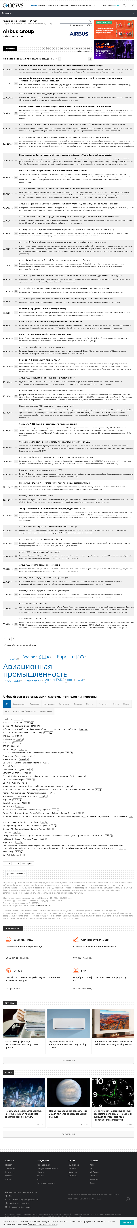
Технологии (64, 704)
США (44, 657)
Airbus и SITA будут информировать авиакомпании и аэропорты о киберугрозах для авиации (62, 242)
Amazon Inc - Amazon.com (14, 756)
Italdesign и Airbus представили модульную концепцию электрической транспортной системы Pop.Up (66, 229)
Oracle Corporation (11, 803)
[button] (124, 6)
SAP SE (6, 746)
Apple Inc (7, 799)
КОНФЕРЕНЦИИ (62, 5)
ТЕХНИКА (81, 5)
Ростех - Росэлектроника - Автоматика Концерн (25, 793)
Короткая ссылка (17, 874)
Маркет (40, 1172)
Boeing (28, 656)
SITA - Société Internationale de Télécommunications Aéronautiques (33, 752)
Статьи (116, 704)
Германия (33, 680)
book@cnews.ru (83, 51)
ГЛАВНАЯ (33, 5)
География (103, 704)
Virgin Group (8, 842)
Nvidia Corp (8, 851)
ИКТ (6, 704)
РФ (80, 657)
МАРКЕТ (74, 5)
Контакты (72, 1175)
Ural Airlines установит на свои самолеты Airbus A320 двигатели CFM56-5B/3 (54, 442)
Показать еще (68, 1060)
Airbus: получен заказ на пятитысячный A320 (40, 539)
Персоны (90, 704)
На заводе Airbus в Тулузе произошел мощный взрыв (44, 577)
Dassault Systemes (11, 766)
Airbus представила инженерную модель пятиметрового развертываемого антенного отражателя (65, 137)
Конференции (43, 1165)
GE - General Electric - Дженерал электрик (22, 762)
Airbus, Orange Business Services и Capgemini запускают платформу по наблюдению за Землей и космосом (68, 203)
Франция (12, 680)
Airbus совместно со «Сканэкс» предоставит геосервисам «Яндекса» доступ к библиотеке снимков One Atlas (69, 216)
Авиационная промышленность (35, 670)
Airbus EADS (54, 679)
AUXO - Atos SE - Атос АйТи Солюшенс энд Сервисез (27, 809)
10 (51, 733)
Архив (8, 1179)
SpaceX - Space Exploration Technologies (21, 822)
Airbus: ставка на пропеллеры (33, 603)
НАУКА (88, 5)
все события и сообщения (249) (42, 58)
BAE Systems (8, 736)
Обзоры (9, 1175)
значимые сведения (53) (14, 58)
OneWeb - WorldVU (11, 783)
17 (38, 726)
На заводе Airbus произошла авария (36, 495)
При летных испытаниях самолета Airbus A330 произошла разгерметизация (54, 483)
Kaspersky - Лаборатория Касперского (20, 796)
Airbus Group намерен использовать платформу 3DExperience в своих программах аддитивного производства (70, 275)
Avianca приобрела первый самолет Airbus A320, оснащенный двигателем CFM (56, 457)
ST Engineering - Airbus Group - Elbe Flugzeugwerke (26, 825)
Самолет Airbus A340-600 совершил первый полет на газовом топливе (52, 390)
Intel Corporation (10, 759)
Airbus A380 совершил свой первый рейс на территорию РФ (47, 378)
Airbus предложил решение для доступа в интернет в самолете (48, 93)
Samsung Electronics (12, 773)
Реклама (72, 1168)
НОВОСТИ (41, 5)
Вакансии (72, 1172)
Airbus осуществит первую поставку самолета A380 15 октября (48, 526)
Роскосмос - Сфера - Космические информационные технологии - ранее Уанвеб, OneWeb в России (48, 789)
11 (86, 729)
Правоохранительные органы (55, 683)
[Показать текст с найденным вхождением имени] (59, 59)
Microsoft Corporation (12, 722)
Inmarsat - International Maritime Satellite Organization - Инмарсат (33, 786)
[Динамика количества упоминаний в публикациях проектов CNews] (90, 59)
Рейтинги (9, 1172)
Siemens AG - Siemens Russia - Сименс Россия (24, 829)
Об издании (73, 1165)
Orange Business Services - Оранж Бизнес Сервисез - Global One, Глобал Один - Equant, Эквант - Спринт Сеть (53, 835)
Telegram (94, 1179)
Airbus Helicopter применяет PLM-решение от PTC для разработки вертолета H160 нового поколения (66, 298)
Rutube (93, 1175)
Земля (13, 659)
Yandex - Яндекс (10, 749)
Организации (19, 704)
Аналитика (51, 5)
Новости (9, 1165)
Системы (78, 704)
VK (91, 1168)
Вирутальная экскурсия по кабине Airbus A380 (40, 470)
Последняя (27, 863)
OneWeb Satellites (11, 855)
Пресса (126, 704)
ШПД (80, 679)
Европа (65, 656)
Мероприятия (46, 711)
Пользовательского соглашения (42, 1224)
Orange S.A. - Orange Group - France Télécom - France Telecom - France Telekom (39, 813)
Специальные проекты (47, 1168)
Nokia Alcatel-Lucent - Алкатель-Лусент (20, 839)
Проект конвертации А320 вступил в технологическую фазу (46, 406)
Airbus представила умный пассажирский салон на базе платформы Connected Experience (61, 188)
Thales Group (9, 739)
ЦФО (70, 680)
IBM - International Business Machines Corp (22, 732)
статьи (120, 885)
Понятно (127, 1222)
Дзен (92, 1183)
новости (85, 885)
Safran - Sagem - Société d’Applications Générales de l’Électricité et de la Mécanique (40, 729)
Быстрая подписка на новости (23, 1192)
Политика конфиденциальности (24, 1199)
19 (22, 719)
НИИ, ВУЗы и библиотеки (24, 711)
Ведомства (34, 704)
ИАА (7, 711)
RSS (10, 1196)
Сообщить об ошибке (19, 1203)
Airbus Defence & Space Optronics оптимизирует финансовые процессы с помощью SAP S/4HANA (64, 288)
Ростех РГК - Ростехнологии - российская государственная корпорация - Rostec (39, 776)
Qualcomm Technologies (14, 779)
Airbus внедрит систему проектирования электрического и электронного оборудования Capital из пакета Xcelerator (73, 124)
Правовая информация (20, 1207)
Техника (40, 1175)
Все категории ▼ (81, 25)
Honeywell (7, 832)
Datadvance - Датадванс (14, 769)
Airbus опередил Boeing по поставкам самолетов (41, 347)
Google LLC (8, 719)
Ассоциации (49, 704)
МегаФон (7, 742)
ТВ (93, 5)
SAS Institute (8, 806)
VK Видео (94, 1172)
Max (92, 1165)
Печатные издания (46, 1183)
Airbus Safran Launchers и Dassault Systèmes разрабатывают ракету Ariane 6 (54, 260)
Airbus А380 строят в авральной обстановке (39, 552)
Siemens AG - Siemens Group (16, 726)
